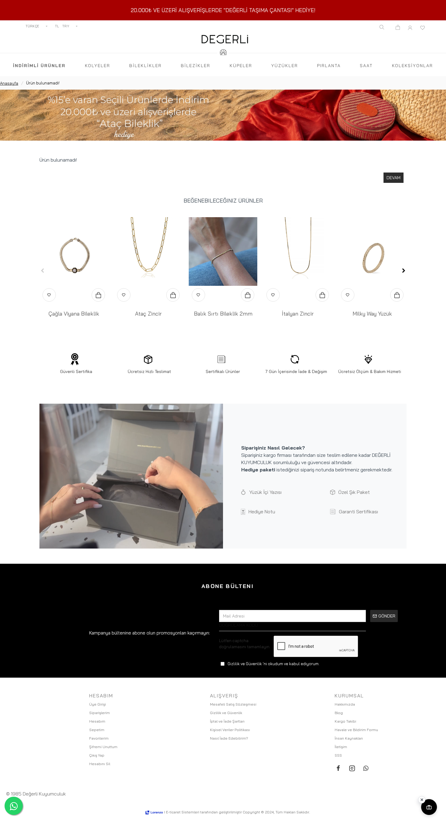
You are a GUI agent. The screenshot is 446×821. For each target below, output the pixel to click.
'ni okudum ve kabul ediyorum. (273, 663)
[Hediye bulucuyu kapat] (421, 799)
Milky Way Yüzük (372, 313)
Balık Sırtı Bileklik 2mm (223, 313)
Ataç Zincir (148, 313)
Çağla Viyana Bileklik (74, 313)
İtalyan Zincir (298, 313)
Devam (393, 177)
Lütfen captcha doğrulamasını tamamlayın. (244, 643)
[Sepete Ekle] (98, 295)
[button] (42, 271)
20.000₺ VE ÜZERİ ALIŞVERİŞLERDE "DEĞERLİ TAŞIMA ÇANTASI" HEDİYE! (223, 10)
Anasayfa (9, 83)
